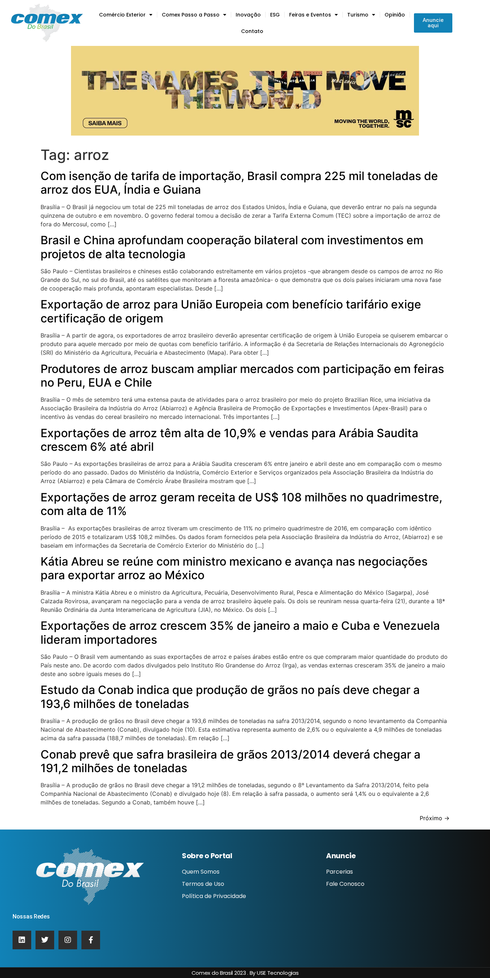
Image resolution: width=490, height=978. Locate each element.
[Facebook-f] (90, 940)
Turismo (357, 14)
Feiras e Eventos (310, 14)
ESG (275, 14)
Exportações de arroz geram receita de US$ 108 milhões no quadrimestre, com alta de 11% (241, 504)
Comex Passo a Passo (191, 14)
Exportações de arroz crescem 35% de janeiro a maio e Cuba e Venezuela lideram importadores (240, 632)
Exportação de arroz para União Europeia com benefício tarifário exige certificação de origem (231, 311)
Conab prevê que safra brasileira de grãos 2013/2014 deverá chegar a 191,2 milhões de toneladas (230, 761)
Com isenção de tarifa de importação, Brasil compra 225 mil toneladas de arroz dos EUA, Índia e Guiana (239, 183)
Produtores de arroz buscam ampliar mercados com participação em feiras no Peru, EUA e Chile (242, 375)
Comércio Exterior (122, 14)
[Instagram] (67, 940)
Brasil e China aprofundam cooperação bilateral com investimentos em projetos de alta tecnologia (232, 247)
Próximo (434, 818)
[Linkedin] (22, 940)
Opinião (395, 14)
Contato (252, 31)
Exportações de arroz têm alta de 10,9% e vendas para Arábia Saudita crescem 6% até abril (229, 440)
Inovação (248, 14)
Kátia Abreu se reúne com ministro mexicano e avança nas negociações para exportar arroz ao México (234, 568)
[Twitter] (45, 940)
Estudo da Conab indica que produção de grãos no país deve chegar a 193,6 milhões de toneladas (230, 696)
